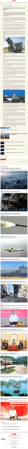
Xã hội (14, 2)
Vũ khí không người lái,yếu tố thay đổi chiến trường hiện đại (10, 168)
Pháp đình (9, 2)
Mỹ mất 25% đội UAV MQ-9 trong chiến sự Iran (8, 236)
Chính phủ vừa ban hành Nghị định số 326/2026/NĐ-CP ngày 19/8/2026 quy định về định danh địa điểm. (12, 377)
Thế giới (25, 2)
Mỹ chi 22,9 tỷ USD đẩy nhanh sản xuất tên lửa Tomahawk (10, 213)
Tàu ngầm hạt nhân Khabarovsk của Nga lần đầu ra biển (10, 191)
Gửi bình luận (3, 159)
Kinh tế (22, 2)
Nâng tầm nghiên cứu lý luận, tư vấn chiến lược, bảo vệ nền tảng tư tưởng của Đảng (13, 306)
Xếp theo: (20, 161)
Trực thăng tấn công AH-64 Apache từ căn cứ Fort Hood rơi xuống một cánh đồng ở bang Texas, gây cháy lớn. (13, 260)
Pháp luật (12, 2)
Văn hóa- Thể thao (18, 2)
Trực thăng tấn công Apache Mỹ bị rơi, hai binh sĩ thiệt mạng (10, 259)
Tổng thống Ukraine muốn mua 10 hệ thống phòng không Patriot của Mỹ (14, 145)
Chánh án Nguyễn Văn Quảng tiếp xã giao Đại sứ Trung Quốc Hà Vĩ (11, 329)
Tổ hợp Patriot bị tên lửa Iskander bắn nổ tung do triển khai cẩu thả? (14, 152)
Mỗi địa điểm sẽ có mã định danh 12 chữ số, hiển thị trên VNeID (11, 376)
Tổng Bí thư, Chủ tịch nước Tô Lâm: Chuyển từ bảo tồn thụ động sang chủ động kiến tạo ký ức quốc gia (14, 399)
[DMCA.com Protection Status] (14, 439)
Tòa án (6, 2)
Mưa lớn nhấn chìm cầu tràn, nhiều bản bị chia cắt (9, 353)
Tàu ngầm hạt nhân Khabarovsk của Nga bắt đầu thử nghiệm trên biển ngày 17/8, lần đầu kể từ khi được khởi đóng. (14, 192)
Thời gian (23, 161)
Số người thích (25, 161)
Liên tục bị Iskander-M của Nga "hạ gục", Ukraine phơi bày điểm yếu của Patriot (18, 134)
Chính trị (3, 2)
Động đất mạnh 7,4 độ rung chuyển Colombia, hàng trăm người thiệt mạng (13, 281)
